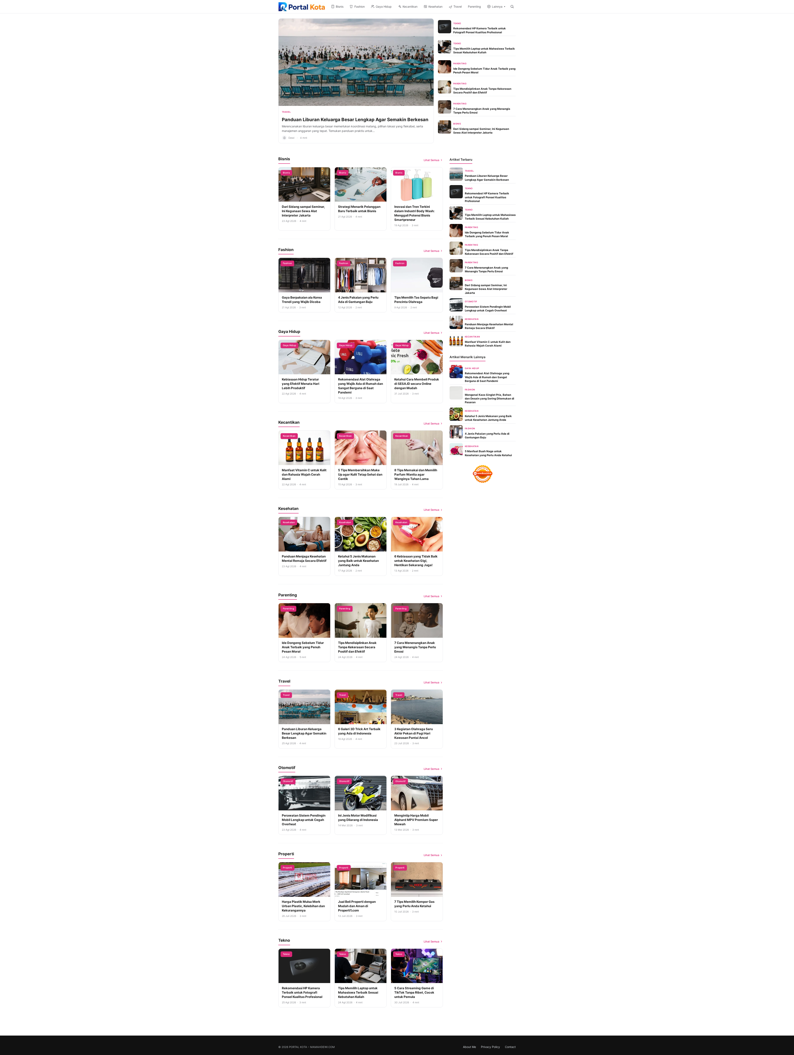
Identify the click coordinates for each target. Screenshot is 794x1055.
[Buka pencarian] (512, 6)
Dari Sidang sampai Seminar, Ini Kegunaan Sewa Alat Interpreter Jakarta (303, 211)
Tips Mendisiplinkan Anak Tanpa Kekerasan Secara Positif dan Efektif (357, 647)
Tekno (457, 23)
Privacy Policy (490, 1047)
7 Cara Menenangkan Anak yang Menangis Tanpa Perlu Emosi (415, 647)
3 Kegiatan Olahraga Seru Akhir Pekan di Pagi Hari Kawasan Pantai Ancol (413, 733)
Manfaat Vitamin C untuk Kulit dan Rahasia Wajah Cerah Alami (304, 474)
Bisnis (457, 123)
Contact (510, 1047)
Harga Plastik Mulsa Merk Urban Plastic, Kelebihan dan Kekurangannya (303, 906)
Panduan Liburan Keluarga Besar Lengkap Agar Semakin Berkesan (355, 119)
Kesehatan (289, 522)
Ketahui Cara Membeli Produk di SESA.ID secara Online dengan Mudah (416, 383)
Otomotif (288, 781)
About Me (469, 1047)
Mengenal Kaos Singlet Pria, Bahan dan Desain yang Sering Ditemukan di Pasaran (489, 398)
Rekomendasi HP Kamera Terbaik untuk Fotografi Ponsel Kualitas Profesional (302, 992)
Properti (287, 867)
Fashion (287, 263)
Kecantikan (289, 435)
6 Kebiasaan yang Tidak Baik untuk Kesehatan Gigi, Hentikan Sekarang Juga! (416, 560)
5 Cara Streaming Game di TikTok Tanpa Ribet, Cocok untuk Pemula (414, 992)
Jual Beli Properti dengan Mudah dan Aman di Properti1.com (357, 906)
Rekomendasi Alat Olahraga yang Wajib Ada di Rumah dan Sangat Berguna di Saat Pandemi (487, 377)
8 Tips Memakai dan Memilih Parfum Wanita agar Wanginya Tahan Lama (415, 474)
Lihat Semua (431, 160)
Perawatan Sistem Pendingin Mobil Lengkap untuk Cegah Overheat (303, 819)
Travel (286, 112)
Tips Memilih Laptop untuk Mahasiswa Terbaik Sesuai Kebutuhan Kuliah (358, 992)
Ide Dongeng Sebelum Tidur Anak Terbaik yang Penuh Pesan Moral (303, 647)
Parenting (459, 63)
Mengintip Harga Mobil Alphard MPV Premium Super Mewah (416, 819)
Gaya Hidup (289, 345)
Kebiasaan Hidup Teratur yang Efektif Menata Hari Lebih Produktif (300, 383)
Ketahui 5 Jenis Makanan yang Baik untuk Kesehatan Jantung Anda (358, 560)
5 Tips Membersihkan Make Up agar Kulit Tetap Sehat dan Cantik (360, 474)
